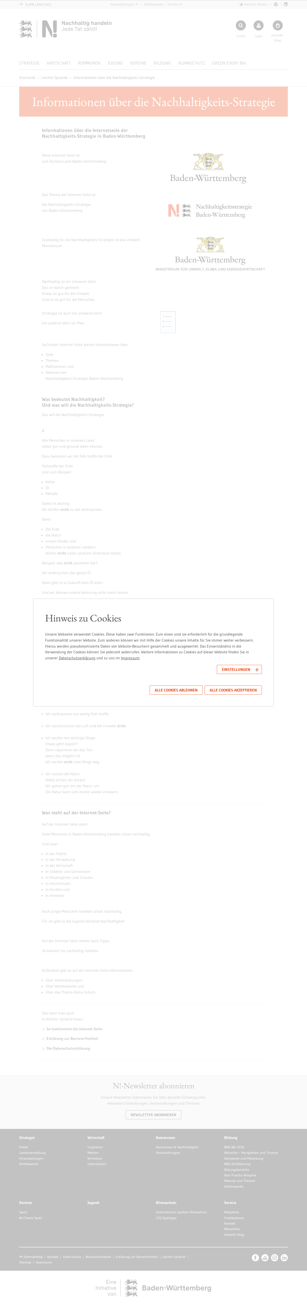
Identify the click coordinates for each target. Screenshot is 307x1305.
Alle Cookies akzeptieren (233, 690)
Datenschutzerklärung (77, 657)
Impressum (130, 657)
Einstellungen (236, 669)
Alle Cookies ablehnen (176, 690)
